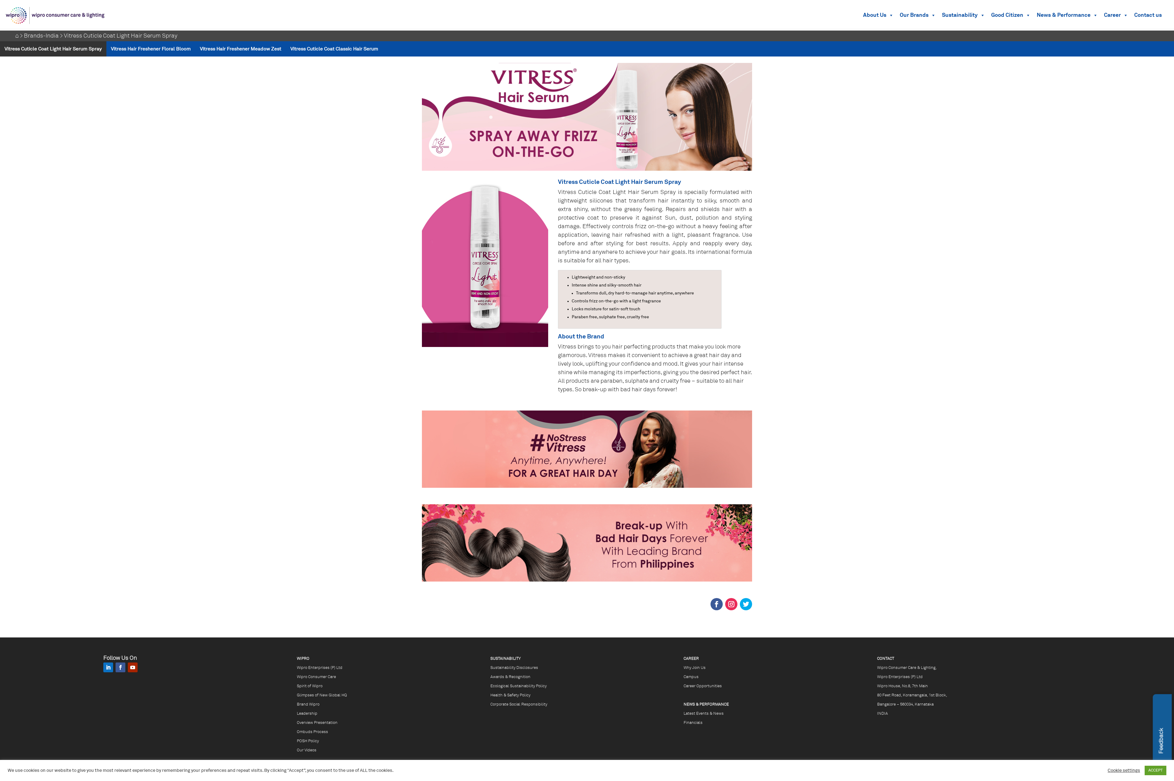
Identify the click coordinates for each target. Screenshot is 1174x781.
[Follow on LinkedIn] (108, 667)
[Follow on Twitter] (746, 604)
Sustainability (960, 15)
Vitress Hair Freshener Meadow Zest (240, 48)
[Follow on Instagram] (731, 604)
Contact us (1148, 15)
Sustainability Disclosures (514, 668)
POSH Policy (308, 741)
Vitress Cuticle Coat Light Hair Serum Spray (53, 48)
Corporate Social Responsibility (518, 704)
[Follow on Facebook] (717, 604)
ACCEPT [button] (1155, 770)
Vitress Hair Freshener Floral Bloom (151, 48)
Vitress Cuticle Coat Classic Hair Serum (334, 48)
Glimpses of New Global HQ (322, 695)
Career (1112, 15)
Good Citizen (1007, 15)
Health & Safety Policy (510, 695)
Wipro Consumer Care (316, 677)
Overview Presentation (317, 723)
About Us (874, 15)
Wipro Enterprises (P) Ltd (319, 668)
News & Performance (1064, 15)
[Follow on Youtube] (133, 667)
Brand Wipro (308, 704)
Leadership (307, 714)
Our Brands (914, 15)
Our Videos (306, 750)
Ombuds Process (312, 732)
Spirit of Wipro (310, 686)
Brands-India (41, 36)
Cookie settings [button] (1124, 770)
